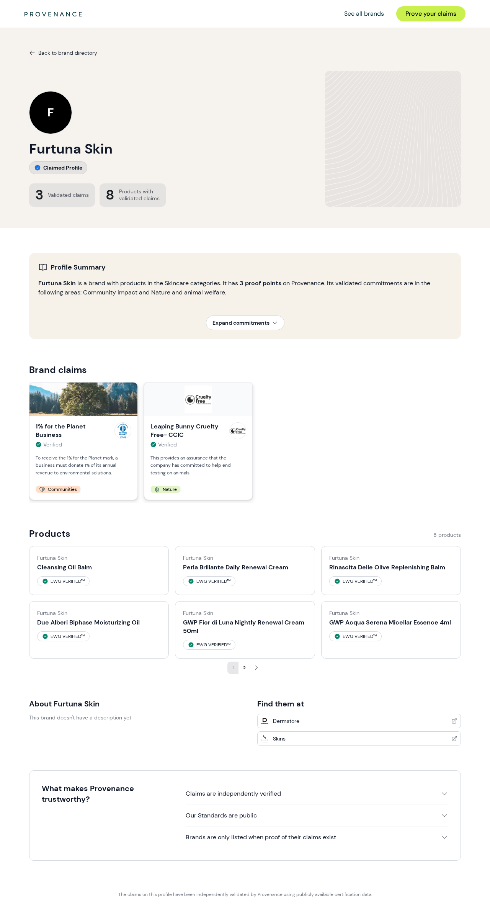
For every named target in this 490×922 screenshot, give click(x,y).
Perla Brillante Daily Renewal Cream (235, 567)
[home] (53, 13)
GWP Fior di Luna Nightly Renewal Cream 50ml (243, 626)
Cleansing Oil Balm (64, 567)
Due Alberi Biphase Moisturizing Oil (88, 622)
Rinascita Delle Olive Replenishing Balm (387, 567)
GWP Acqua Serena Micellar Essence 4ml (390, 622)
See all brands (364, 14)
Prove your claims (430, 14)
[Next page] (256, 668)
